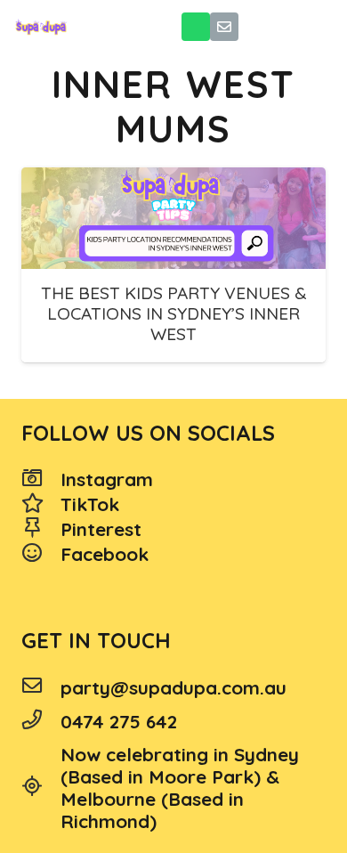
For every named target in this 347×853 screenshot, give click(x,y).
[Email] (224, 26)
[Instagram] (41, 479)
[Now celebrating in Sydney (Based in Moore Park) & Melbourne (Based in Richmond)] (41, 788)
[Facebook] (41, 554)
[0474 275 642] (41, 721)
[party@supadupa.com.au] (41, 687)
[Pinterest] (41, 529)
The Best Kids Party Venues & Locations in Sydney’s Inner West (173, 313)
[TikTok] (41, 504)
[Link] (41, 27)
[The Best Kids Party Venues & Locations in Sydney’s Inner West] (173, 218)
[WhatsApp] (196, 26)
